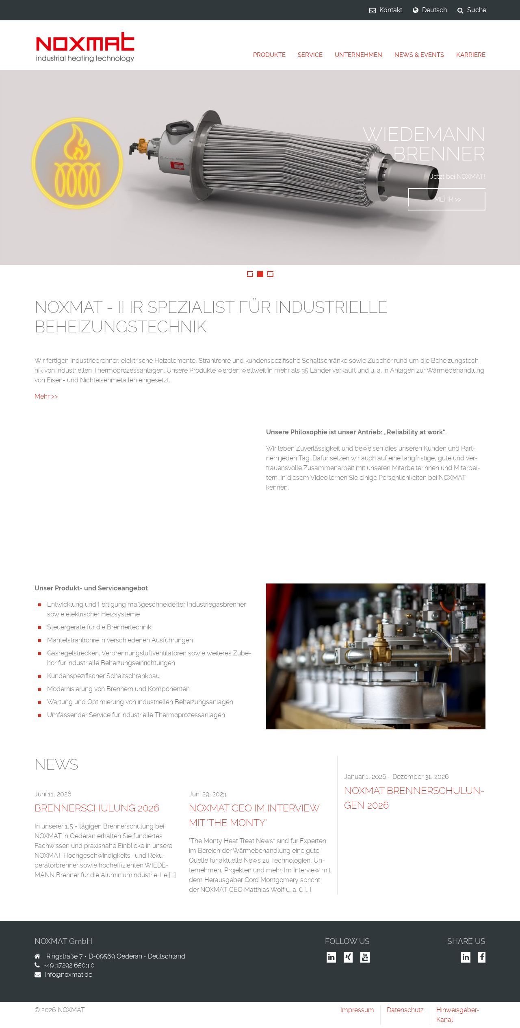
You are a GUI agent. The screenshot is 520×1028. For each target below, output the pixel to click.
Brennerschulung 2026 (97, 808)
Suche (476, 10)
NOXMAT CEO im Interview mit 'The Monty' (254, 815)
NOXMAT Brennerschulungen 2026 (414, 798)
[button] (13, 167)
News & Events (419, 55)
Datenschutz (405, 1010)
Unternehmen (358, 55)
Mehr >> (447, 199)
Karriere (470, 55)
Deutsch (434, 10)
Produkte (269, 55)
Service (310, 55)
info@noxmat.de (68, 974)
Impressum (357, 1010)
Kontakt (390, 10)
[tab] (269, 55)
